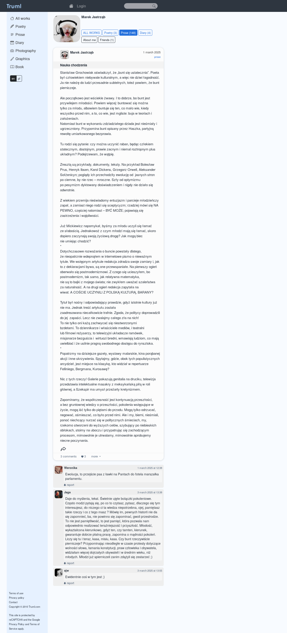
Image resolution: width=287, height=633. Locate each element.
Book (19, 66)
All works (22, 18)
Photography (25, 50)
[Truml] (14, 5)
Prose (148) (128, 32)
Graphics (22, 58)
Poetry (20, 26)
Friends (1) (107, 40)
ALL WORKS (91, 32)
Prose (20, 34)
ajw (66, 570)
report (70, 485)
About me (89, 40)
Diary (19, 42)
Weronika (70, 468)
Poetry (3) (110, 32)
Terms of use (16, 593)
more (94, 456)
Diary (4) (145, 32)
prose (157, 57)
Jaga (67, 492)
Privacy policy (16, 597)
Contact (13, 602)
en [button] (13, 78)
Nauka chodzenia (73, 65)
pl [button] (19, 78)
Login (81, 6)
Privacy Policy (16, 624)
